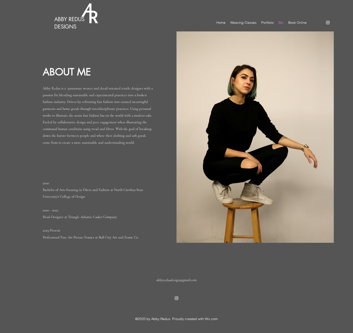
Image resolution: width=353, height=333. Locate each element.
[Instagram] (327, 22)
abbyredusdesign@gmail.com (176, 280)
